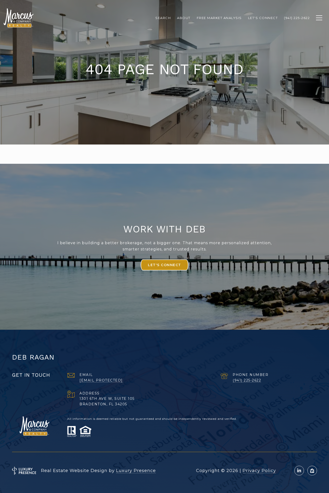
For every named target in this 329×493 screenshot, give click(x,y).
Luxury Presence (136, 470)
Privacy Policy (259, 470)
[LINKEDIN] (299, 470)
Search (163, 18)
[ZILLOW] (312, 470)
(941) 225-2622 (247, 380)
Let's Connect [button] (164, 265)
